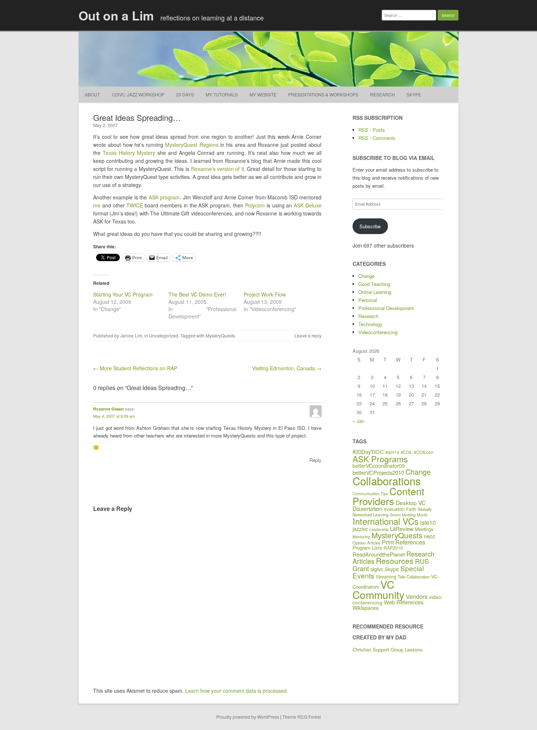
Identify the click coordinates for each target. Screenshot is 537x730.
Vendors (416, 596)
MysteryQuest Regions (191, 144)
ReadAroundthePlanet (379, 554)
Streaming (386, 576)
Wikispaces (365, 607)
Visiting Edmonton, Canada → (286, 368)
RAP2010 (393, 547)
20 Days (185, 94)
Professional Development (386, 308)
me (96, 205)
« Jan (358, 420)
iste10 (428, 522)
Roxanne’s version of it (217, 168)
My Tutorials (222, 94)
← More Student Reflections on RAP (135, 368)
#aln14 (392, 452)
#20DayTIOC (368, 451)
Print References (403, 542)
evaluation (394, 509)
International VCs (386, 521)
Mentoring (361, 536)
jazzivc (360, 528)
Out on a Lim (116, 15)
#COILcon (424, 452)
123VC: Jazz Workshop (137, 94)
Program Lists (367, 547)
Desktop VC (411, 502)
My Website (263, 94)
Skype (414, 94)
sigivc (376, 569)
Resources (395, 560)
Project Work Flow (265, 294)
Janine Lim (131, 335)
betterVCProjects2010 (378, 472)
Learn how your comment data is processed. (236, 690)
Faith (411, 509)
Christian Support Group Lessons (388, 649)
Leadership (379, 529)
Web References (403, 602)
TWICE (134, 205)
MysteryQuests (220, 335)
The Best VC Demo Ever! (197, 294)
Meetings (424, 529)
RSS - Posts (371, 129)
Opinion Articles (366, 543)
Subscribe (370, 226)
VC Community (378, 589)
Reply (315, 459)
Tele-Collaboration (414, 577)
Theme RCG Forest (301, 717)
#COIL (406, 452)
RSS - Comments (377, 137)
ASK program (164, 197)
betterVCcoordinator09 (379, 465)
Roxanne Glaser (108, 409)
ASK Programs (380, 459)
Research (382, 94)
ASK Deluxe (307, 205)
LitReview (402, 528)
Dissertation (367, 508)
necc (429, 536)
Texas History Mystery (129, 152)
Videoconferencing (377, 332)
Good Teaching (374, 283)
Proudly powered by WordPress (247, 717)
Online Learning (374, 291)
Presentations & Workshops (323, 94)
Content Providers (388, 496)
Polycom (255, 205)
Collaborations (387, 480)
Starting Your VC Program (123, 294)
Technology (370, 324)
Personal (367, 300)
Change (366, 275)
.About (92, 94)
